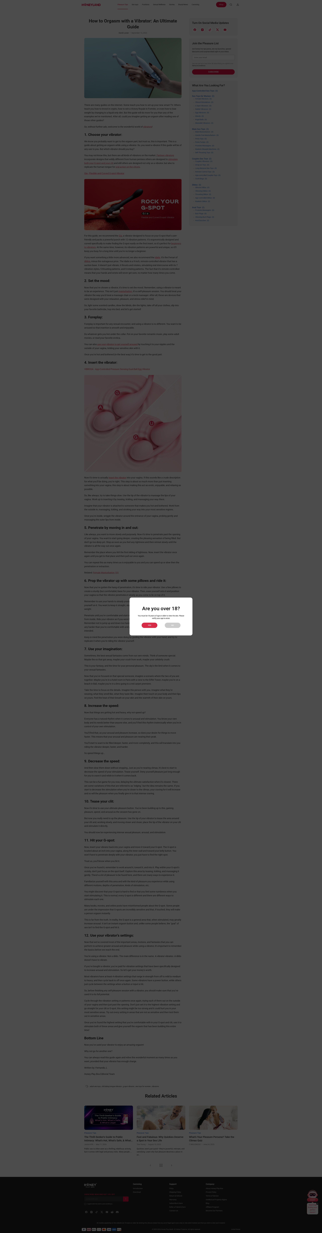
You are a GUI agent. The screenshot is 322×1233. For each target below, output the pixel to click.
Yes (149, 625)
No (172, 625)
